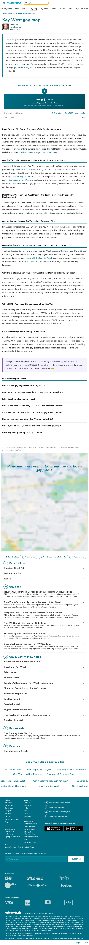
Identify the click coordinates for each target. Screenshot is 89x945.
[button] (44, 502)
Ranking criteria (29, 829)
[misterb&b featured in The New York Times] (38, 885)
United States (19, 13)
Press (26, 811)
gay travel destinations (49, 924)
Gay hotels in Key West (18, 180)
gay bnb (38, 928)
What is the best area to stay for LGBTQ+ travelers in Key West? (32, 405)
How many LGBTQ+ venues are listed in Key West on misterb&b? (32, 392)
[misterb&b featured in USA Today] (10, 885)
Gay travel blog (80, 785)
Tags (6, 822)
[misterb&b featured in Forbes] (66, 885)
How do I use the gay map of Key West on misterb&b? (27, 419)
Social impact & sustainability (10, 830)
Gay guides (8, 811)
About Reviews (29, 826)
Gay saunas (9, 808)
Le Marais (9, 924)
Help (86, 943)
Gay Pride (8, 816)
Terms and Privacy (30, 824)
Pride (53, 9)
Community (82, 780)
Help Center (30, 847)
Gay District (44, 9)
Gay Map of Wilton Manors (27, 774)
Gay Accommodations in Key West (50, 780)
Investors (27, 816)
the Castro (65, 922)
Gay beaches (9, 805)
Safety (16, 9)
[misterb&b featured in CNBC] (35, 878)
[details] (83, 568)
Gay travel (8, 802)
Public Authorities (30, 842)
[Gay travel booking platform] (13, 912)
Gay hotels (8, 814)
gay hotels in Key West (24, 67)
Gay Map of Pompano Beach (61, 774)
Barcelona (55, 922)
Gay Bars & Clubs (65, 9)
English (78, 943)
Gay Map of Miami (12, 769)
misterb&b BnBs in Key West (39, 258)
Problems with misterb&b (64, 926)
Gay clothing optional (12, 819)
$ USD (71, 943)
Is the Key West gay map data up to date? (22, 432)
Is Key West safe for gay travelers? (18, 399)
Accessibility (28, 805)
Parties (24, 9)
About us (27, 802)
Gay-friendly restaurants (23, 176)
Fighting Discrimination (12, 837)
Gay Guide (10, 13)
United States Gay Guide (13, 785)
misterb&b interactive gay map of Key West (37, 152)
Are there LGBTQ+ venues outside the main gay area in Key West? (33, 412)
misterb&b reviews (31, 837)
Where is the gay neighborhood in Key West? (23, 385)
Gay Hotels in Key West (13, 780)
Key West (28, 13)
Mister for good (10, 834)
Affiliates (27, 814)
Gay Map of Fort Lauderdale (71, 769)
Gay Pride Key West (49, 785)
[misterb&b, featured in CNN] (8, 878)
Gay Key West (6, 9)
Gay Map (33, 9)
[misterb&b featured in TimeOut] (64, 878)
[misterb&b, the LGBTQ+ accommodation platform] (11, 2)
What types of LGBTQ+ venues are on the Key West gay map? (31, 425)
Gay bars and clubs (24, 169)
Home (4, 13)
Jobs (26, 808)
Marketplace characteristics (29, 833)
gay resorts (72, 919)
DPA (25, 840)
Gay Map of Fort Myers (39, 769)
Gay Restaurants (81, 9)
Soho (26, 922)
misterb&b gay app (46, 930)
